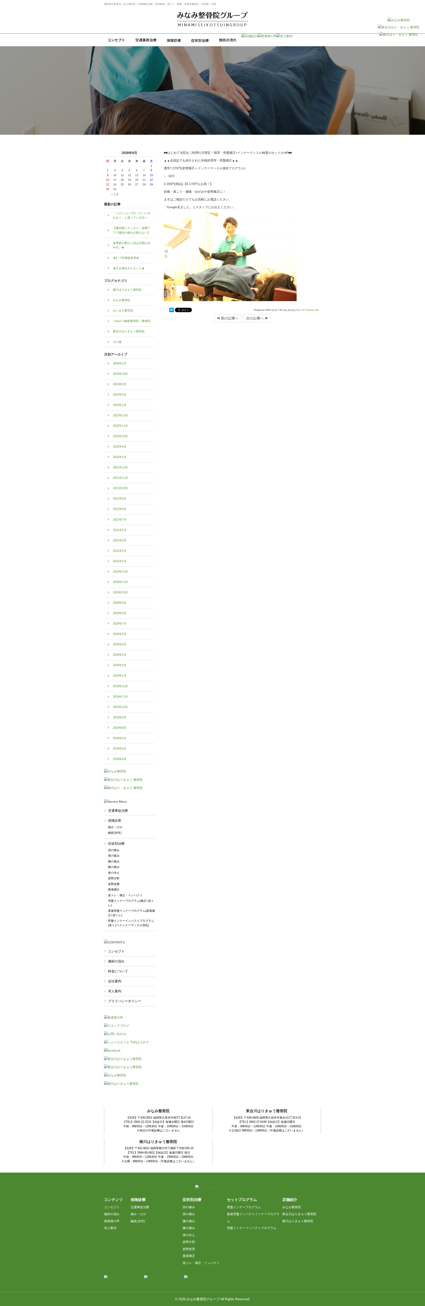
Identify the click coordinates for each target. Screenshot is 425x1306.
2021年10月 (120, 488)
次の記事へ (255, 318)
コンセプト (116, 951)
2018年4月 (119, 759)
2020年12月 (120, 571)
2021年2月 (119, 550)
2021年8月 (119, 509)
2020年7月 (119, 623)
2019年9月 (119, 717)
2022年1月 (119, 457)
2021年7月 (119, 519)
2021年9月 (119, 498)
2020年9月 (119, 602)
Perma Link (313, 310)
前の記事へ (229, 318)
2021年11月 (120, 477)
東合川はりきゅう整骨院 (129, 331)
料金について (118, 971)
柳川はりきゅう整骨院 (127, 289)
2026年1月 (119, 363)
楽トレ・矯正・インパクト (125, 895)
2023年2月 (119, 394)
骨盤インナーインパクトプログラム (251, 1228)
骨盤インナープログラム (244, 1207)
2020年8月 (119, 613)
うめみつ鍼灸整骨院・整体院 (131, 321)
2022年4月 (119, 446)
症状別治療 (116, 843)
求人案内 (114, 991)
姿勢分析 (114, 878)
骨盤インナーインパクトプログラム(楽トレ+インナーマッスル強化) (131, 923)
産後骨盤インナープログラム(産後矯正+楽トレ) (131, 913)
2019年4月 (119, 748)
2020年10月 (120, 592)
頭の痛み (114, 850)
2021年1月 (119, 561)
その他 (117, 342)
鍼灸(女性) (114, 832)
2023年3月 (119, 384)
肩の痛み (114, 855)
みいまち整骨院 (123, 310)
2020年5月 (119, 634)
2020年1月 (119, 675)
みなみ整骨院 (121, 300)
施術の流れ (116, 961)
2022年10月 (120, 436)
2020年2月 (119, 665)
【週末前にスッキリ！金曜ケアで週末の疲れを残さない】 (131, 230)
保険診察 (114, 820)
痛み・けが (115, 827)
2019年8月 (119, 727)
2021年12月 (120, 467)
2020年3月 (119, 654)
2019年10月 (120, 707)
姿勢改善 (114, 884)
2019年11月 (120, 696)
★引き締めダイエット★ (129, 268)
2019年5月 (119, 738)
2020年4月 (119, 644)
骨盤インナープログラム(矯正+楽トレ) (131, 903)
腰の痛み (114, 861)
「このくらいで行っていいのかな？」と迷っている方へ (131, 215)
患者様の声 (112, 1221)
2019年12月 (120, 686)
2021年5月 (119, 530)
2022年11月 (120, 425)
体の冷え (114, 872)
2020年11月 (120, 582)
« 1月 (115, 194)
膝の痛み (114, 867)
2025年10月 (120, 373)
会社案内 (114, 981)
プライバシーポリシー (124, 1001)
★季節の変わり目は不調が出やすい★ (131, 245)
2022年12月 (120, 415)
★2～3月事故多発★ (126, 258)
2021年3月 (119, 540)
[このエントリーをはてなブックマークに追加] (171, 310)
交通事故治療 (118, 810)
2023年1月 (119, 405)
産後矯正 (114, 889)
